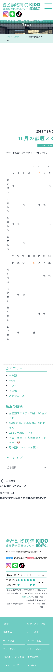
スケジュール (19, 36)
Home (7, 36)
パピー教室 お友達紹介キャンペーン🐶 (27, 440)
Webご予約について (21, 432)
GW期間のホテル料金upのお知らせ (27, 425)
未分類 (13, 375)
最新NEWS (26, 596)
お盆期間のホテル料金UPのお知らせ (28, 415)
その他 (13, 390)
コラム (13, 385)
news (12, 380)
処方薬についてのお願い (23, 447)
